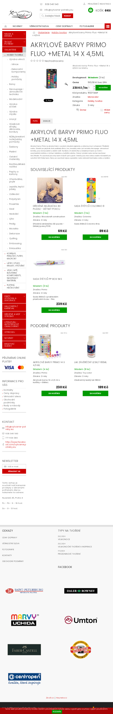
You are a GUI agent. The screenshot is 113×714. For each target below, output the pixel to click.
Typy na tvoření (69, 530)
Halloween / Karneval (11, 307)
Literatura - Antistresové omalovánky (11, 324)
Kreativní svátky (9, 344)
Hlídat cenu (107, 111)
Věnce (15, 64)
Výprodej (9, 332)
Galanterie (10, 49)
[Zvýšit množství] (94, 86)
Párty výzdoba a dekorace (10, 298)
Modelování (15, 99)
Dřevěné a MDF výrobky (12, 315)
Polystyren (14, 199)
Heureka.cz (61, 698)
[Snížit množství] (94, 89)
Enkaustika (15, 248)
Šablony (13, 146)
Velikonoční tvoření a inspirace (75, 546)
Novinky (17, 26)
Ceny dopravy (64, 26)
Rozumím (57, 711)
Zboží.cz (50, 698)
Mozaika (13, 228)
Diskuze (46, 121)
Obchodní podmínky (9, 401)
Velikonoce (64, 539)
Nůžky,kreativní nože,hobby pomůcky (17, 139)
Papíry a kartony (14, 173)
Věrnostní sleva (39, 26)
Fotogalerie (87, 26)
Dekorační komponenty (19, 70)
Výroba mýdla (13, 113)
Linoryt (12, 119)
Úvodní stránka (5, 26)
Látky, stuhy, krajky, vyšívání (15, 264)
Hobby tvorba (15, 54)
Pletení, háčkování (13, 286)
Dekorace (14, 233)
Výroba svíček (13, 105)
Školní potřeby (8, 42)
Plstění (12, 151)
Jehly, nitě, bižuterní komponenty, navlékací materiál (14, 275)
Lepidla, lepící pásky (16, 188)
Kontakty (8, 389)
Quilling (13, 238)
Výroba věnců (17, 59)
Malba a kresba (8, 34)
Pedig (12, 223)
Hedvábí (14, 213)
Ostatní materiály (14, 158)
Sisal (11, 208)
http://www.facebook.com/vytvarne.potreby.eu (15, 444)
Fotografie (8, 549)
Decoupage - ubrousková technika (16, 92)
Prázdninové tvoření (69, 553)
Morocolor (93, 96)
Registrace (105, 4)
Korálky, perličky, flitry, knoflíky (15, 256)
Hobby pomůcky (17, 78)
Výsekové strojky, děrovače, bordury (14, 128)
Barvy (12, 84)
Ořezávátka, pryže (16, 180)
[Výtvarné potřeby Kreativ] (20, 14)
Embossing (15, 243)
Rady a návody (12, 405)
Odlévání (14, 194)
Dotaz (83, 110)
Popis (35, 121)
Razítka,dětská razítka (17, 165)
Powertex (14, 204)
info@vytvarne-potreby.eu (15, 428)
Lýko (11, 218)
